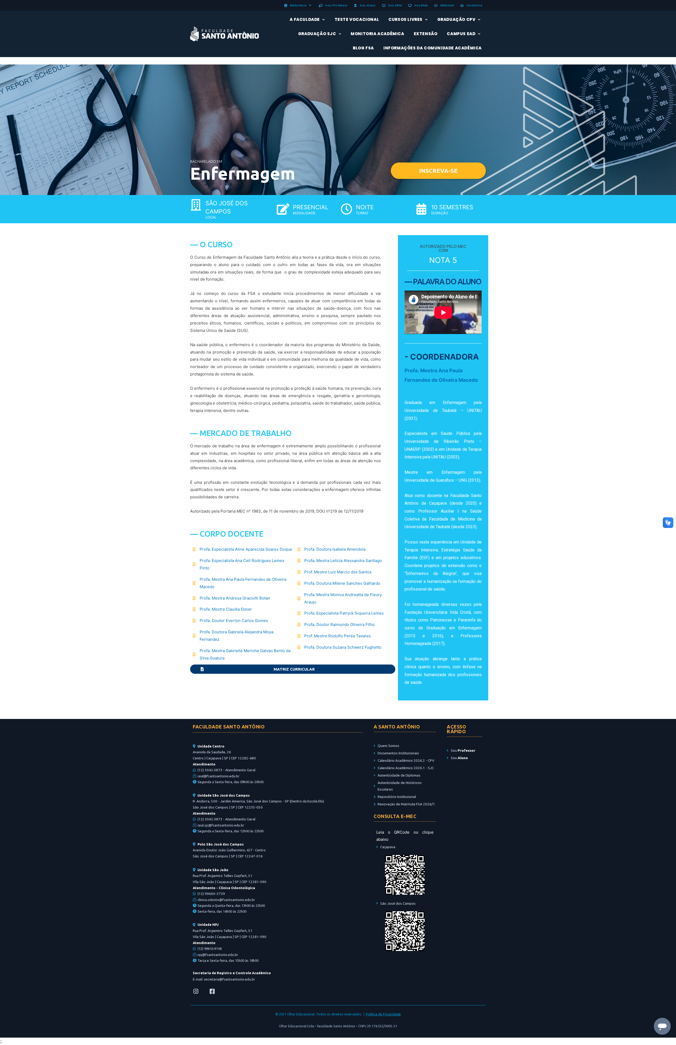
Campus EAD (461, 33)
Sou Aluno (367, 5)
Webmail (446, 5)
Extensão (426, 33)
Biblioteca (297, 5)
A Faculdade (305, 19)
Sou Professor (336, 5)
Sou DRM (394, 5)
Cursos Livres (405, 19)
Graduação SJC (317, 33)
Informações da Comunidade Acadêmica (432, 48)
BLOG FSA (363, 48)
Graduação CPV (456, 19)
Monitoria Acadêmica (377, 33)
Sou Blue (420, 5)
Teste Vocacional (357, 19)
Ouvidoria (473, 5)
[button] (438, 170)
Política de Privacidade (383, 1014)
